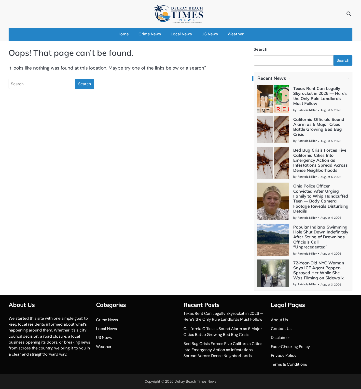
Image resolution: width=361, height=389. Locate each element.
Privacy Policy (283, 355)
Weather (236, 34)
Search (260, 49)
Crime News (150, 34)
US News (210, 34)
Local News (181, 34)
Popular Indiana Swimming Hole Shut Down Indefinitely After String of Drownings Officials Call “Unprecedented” (320, 237)
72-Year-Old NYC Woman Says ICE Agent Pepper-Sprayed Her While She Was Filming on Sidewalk (318, 270)
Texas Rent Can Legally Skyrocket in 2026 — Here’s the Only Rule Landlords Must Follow (320, 96)
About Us (279, 319)
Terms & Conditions (289, 364)
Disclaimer (280, 337)
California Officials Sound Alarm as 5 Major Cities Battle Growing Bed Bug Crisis (318, 127)
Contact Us (281, 328)
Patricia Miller (307, 110)
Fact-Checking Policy (290, 346)
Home (123, 34)
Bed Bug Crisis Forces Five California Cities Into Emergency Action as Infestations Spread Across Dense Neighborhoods (320, 160)
